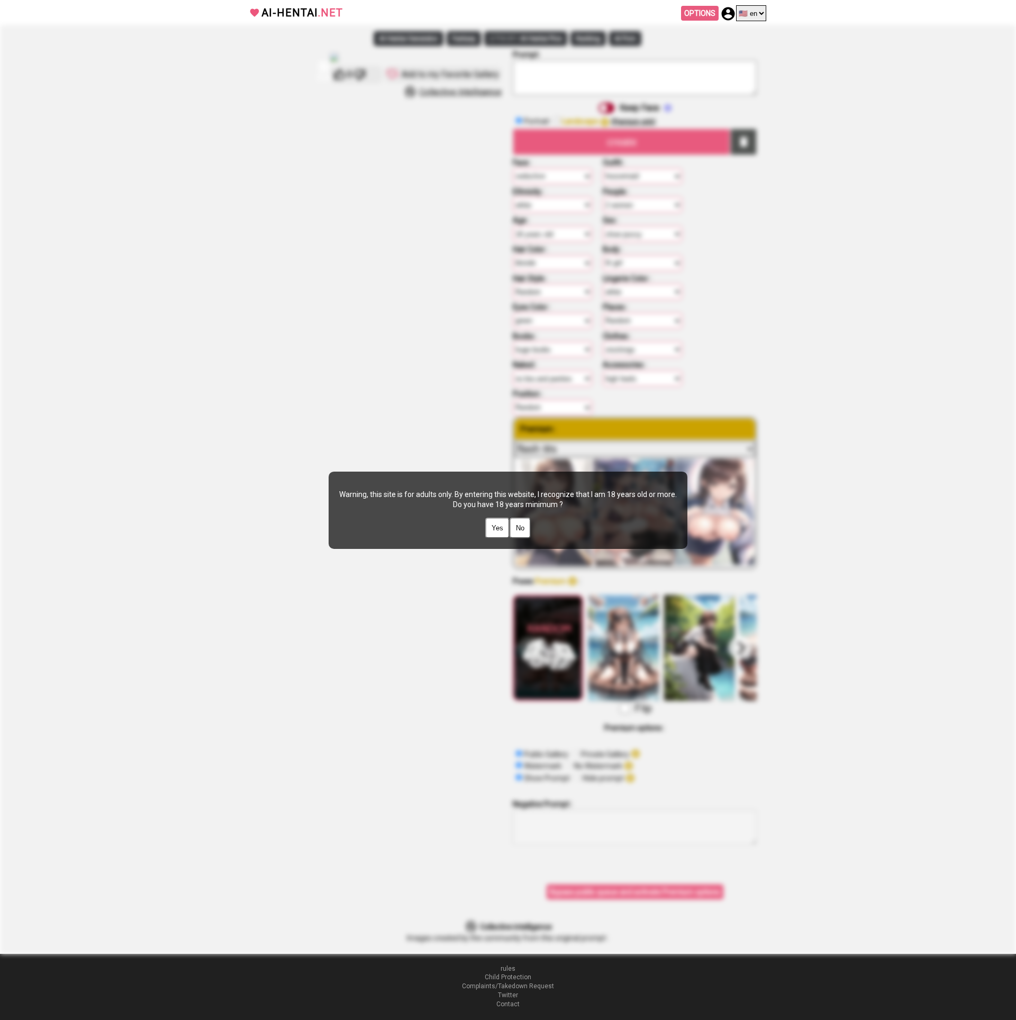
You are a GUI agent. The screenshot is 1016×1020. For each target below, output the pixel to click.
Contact (508, 1004)
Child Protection (508, 977)
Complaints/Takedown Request (508, 986)
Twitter (508, 995)
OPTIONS (699, 13)
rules (508, 968)
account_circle (728, 14)
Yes (497, 528)
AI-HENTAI (302, 12)
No (520, 528)
